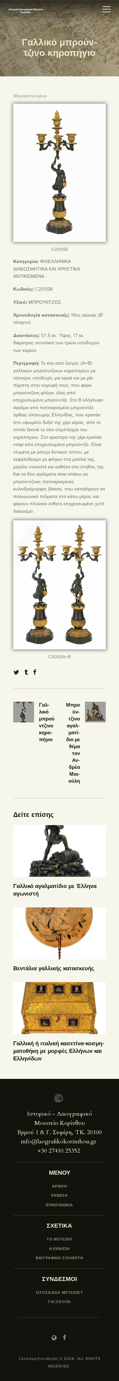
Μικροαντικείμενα (30, 96)
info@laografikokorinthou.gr (59, 1141)
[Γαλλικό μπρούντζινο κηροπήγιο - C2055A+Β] (59, 524)
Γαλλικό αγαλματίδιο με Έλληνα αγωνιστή (55, 889)
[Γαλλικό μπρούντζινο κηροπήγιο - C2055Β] (59, 107)
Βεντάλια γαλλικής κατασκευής (53, 968)
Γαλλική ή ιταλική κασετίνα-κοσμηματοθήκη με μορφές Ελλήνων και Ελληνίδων (58, 1051)
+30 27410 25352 (59, 1151)
